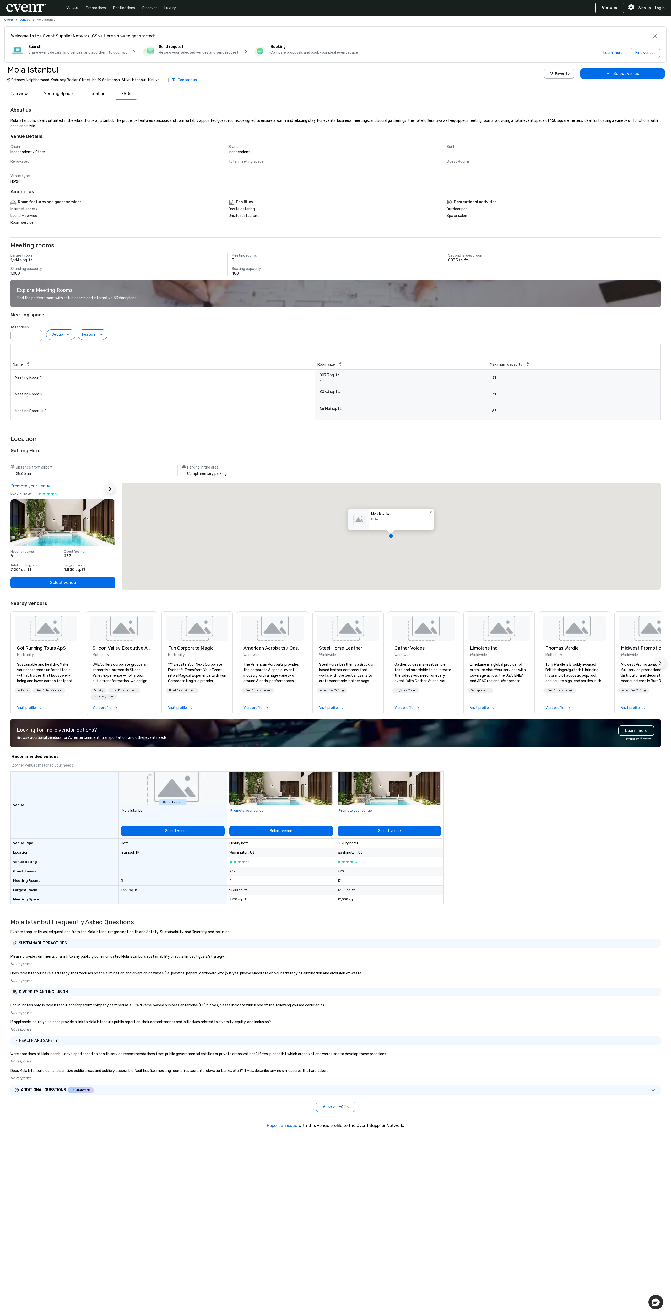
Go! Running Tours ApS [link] (41, 648)
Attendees (19, 327)
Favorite (562, 73)
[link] (46, 628)
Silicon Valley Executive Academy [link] (122, 648)
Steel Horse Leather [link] (340, 648)
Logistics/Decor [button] (104, 696)
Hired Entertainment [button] (48, 690)
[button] (36, 333)
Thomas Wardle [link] (562, 648)
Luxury (170, 8)
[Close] (655, 36)
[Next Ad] (110, 489)
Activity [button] (23, 690)
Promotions (96, 8)
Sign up (644, 8)
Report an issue (282, 1125)
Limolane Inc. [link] (484, 648)
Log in (660, 8)
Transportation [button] (480, 690)
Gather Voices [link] (409, 648)
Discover (149, 8)
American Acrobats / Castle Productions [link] (272, 648)
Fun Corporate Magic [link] (191, 648)
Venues (72, 7)
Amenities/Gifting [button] (332, 690)
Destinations (124, 8)
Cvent (8, 19)
